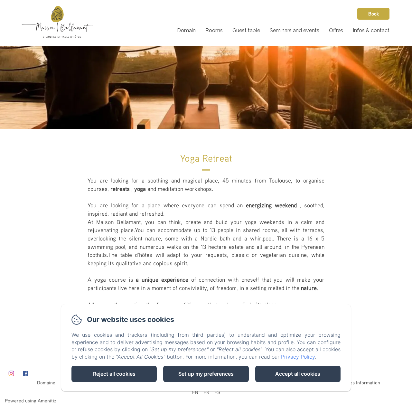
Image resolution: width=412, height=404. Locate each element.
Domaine (46, 382)
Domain (186, 30)
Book (373, 13)
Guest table (246, 30)
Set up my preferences (206, 374)
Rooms (214, 30)
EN (195, 392)
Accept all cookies (297, 374)
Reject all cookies (114, 374)
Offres (336, 30)
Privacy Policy (298, 356)
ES (217, 392)
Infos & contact (371, 30)
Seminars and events (294, 30)
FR (206, 392)
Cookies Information (359, 382)
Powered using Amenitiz (30, 400)
